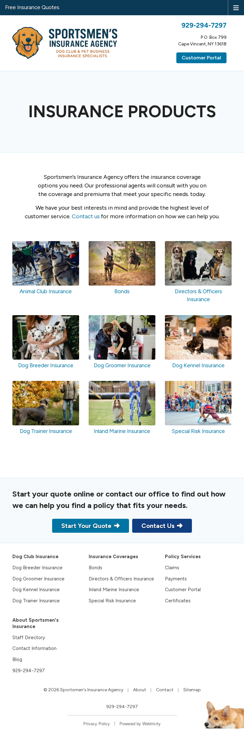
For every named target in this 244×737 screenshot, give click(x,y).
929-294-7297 (204, 25)
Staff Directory (28, 637)
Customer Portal (201, 58)
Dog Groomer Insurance (38, 579)
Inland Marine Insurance (114, 589)
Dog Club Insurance (35, 556)
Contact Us (157, 526)
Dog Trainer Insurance (36, 601)
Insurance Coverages (113, 556)
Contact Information (34, 648)
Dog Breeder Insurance (37, 568)
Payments (176, 579)
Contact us (86, 216)
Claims (172, 568)
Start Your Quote (86, 526)
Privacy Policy (96, 723)
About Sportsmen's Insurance (35, 623)
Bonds (95, 568)
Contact (164, 690)
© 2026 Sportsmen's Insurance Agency (83, 690)
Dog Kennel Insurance (36, 589)
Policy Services (183, 556)
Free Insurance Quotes (32, 7)
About (139, 690)
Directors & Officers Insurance (121, 579)
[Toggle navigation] (236, 7)
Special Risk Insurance (112, 601)
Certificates (178, 601)
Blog (17, 659)
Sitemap (192, 690)
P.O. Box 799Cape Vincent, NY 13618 (202, 41)
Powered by (140, 723)
